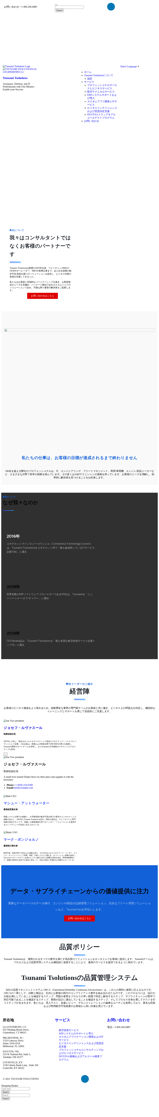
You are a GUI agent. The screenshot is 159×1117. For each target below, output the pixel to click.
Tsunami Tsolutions (15, 78)
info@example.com (23, 787)
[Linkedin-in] (111, 7)
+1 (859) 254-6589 (23, 785)
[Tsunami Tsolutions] (16, 66)
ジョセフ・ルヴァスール (23, 728)
